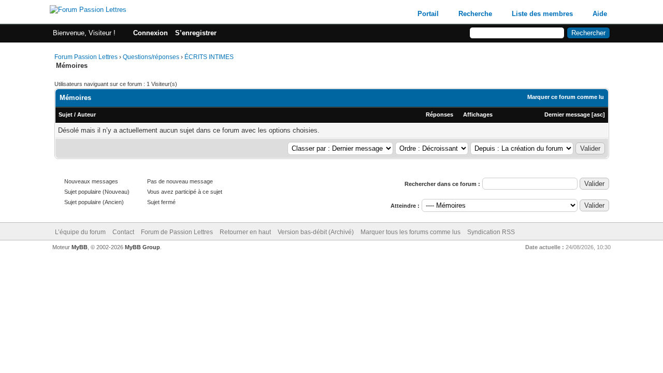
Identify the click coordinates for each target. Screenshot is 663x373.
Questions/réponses (151, 57)
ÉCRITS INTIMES (209, 57)
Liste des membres (542, 14)
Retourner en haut (245, 232)
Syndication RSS (491, 232)
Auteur (86, 114)
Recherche (475, 14)
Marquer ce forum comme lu (565, 97)
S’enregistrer (196, 33)
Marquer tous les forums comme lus (410, 232)
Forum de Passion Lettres (177, 232)
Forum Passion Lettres (86, 57)
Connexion (150, 33)
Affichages (478, 114)
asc (598, 114)
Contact (123, 232)
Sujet (66, 114)
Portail (428, 14)
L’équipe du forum (80, 232)
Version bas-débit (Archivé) (316, 232)
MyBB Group (142, 247)
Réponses (439, 114)
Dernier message (567, 114)
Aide (600, 14)
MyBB (79, 247)
